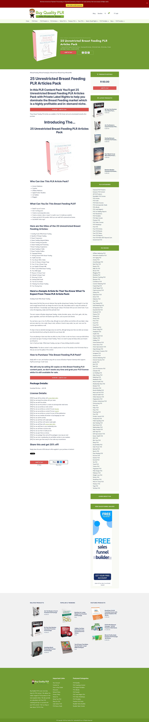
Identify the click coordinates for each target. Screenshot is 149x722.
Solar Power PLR (97, 447)
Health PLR (96, 334)
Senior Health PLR (98, 436)
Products (66, 38)
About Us (55, 697)
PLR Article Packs (96, 47)
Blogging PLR (96, 273)
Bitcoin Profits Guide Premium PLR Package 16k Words (111, 636)
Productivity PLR (97, 418)
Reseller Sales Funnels (79, 706)
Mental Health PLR (98, 382)
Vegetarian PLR (97, 469)
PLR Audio (96, 201)
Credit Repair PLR (98, 288)
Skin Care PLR (96, 440)
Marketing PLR (97, 377)
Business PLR (96, 279)
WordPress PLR (97, 479)
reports (57, 411)
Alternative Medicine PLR (99, 255)
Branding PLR (96, 275)
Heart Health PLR (98, 336)
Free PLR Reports (98, 235)
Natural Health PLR (98, 395)
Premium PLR (96, 220)
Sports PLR (96, 451)
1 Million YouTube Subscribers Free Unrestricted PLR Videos (79, 631)
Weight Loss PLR (97, 475)
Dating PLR (96, 292)
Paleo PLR (95, 408)
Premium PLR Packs (78, 701)
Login (116, 13)
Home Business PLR (98, 342)
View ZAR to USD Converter (74, 5)
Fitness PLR (96, 318)
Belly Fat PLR (96, 268)
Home (61, 38)
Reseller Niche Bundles (79, 704)
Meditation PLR (97, 379)
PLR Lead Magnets (98, 209)
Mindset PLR (96, 386)
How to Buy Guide (58, 687)
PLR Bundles (76, 683)
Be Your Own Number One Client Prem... (111, 110)
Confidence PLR (97, 281)
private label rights (53, 398)
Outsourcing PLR (97, 403)
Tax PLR (95, 462)
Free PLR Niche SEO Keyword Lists (102, 238)
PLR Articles (104, 47)
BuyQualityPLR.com (78, 720)
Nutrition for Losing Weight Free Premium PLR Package (80, 614)
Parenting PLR (97, 412)
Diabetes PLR (96, 299)
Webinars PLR (96, 473)
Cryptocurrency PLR (98, 290)
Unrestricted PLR (75, 49)
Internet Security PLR (98, 360)
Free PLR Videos (97, 233)
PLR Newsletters (97, 214)
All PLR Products (97, 194)
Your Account (56, 683)
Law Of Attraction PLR (99, 368)
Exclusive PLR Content (99, 192)
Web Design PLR (97, 471)
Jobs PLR (95, 364)
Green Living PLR (97, 329)
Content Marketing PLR (99, 284)
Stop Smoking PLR (98, 453)
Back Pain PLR (97, 264)
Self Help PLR (96, 432)
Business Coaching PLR (99, 277)
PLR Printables (97, 216)
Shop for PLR (56, 701)
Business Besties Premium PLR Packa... (111, 170)
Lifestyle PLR (96, 371)
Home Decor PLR (97, 345)
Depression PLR (97, 295)
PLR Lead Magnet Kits (79, 694)
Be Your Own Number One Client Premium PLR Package (50, 629)
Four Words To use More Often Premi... (110, 154)
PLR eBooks (96, 207)
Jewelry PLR (96, 362)
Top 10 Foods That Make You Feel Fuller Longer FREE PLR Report (81, 646)
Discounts (55, 690)
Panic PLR (95, 410)
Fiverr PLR (95, 321)
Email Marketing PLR (98, 305)
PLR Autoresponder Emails (100, 205)
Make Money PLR (97, 375)
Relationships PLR (97, 427)
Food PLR (95, 323)
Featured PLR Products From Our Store (70, 47)
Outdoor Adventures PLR (100, 401)
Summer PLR (96, 458)
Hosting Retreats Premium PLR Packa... (111, 138)
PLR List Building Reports (99, 211)
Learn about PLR (57, 704)
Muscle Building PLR (98, 390)
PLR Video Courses (98, 222)
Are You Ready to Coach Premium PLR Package (51, 611)
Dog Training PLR (97, 303)
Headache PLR (97, 331)
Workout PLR (96, 484)
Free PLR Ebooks (97, 231)
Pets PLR (95, 414)
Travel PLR (96, 464)
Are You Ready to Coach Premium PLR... (111, 125)
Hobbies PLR (96, 338)
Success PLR (96, 455)
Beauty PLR (96, 266)
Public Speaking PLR (98, 421)
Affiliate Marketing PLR (99, 253)
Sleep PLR (95, 442)
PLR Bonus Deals (57, 706)
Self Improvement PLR (99, 434)
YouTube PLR (96, 488)
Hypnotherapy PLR (98, 349)
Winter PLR (96, 477)
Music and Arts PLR (98, 392)
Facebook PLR (97, 312)
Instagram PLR (97, 353)
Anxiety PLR (96, 260)
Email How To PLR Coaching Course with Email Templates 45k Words (111, 613)
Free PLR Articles (97, 229)
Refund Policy (56, 692)
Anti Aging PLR (97, 258)
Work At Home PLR (98, 482)
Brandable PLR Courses (99, 196)
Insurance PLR (96, 355)
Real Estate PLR (97, 425)
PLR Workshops (97, 224)
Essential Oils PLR (98, 310)
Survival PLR (96, 460)
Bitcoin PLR (96, 271)
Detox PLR (96, 297)
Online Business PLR (98, 397)
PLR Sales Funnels (98, 218)
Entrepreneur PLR (97, 308)
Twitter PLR (96, 466)
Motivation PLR (97, 388)
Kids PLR (95, 366)
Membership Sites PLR (99, 384)
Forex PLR (95, 325)
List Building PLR (97, 373)
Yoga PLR (95, 486)
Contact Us (56, 685)
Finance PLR (96, 314)
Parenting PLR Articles (86, 47)
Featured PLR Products (99, 190)
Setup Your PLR (57, 699)
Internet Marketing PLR (99, 358)
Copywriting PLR (97, 286)
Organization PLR (97, 399)
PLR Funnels (76, 692)
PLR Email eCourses (98, 203)
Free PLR (95, 227)
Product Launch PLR (98, 416)
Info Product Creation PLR (100, 351)
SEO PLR (95, 438)
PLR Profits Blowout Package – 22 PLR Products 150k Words (111, 626)
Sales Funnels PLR (98, 429)
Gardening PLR (97, 327)
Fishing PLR (96, 316)
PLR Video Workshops (79, 697)
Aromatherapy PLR (98, 262)
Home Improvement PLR (99, 347)
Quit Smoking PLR (98, 423)
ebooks (57, 409)
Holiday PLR (96, 340)
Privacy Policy (56, 694)
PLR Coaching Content (79, 685)
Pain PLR (95, 405)
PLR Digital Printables (79, 687)
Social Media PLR (97, 445)
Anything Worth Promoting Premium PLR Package (50, 649)
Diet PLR (95, 301)
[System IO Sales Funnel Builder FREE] (102, 546)
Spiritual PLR (96, 449)
